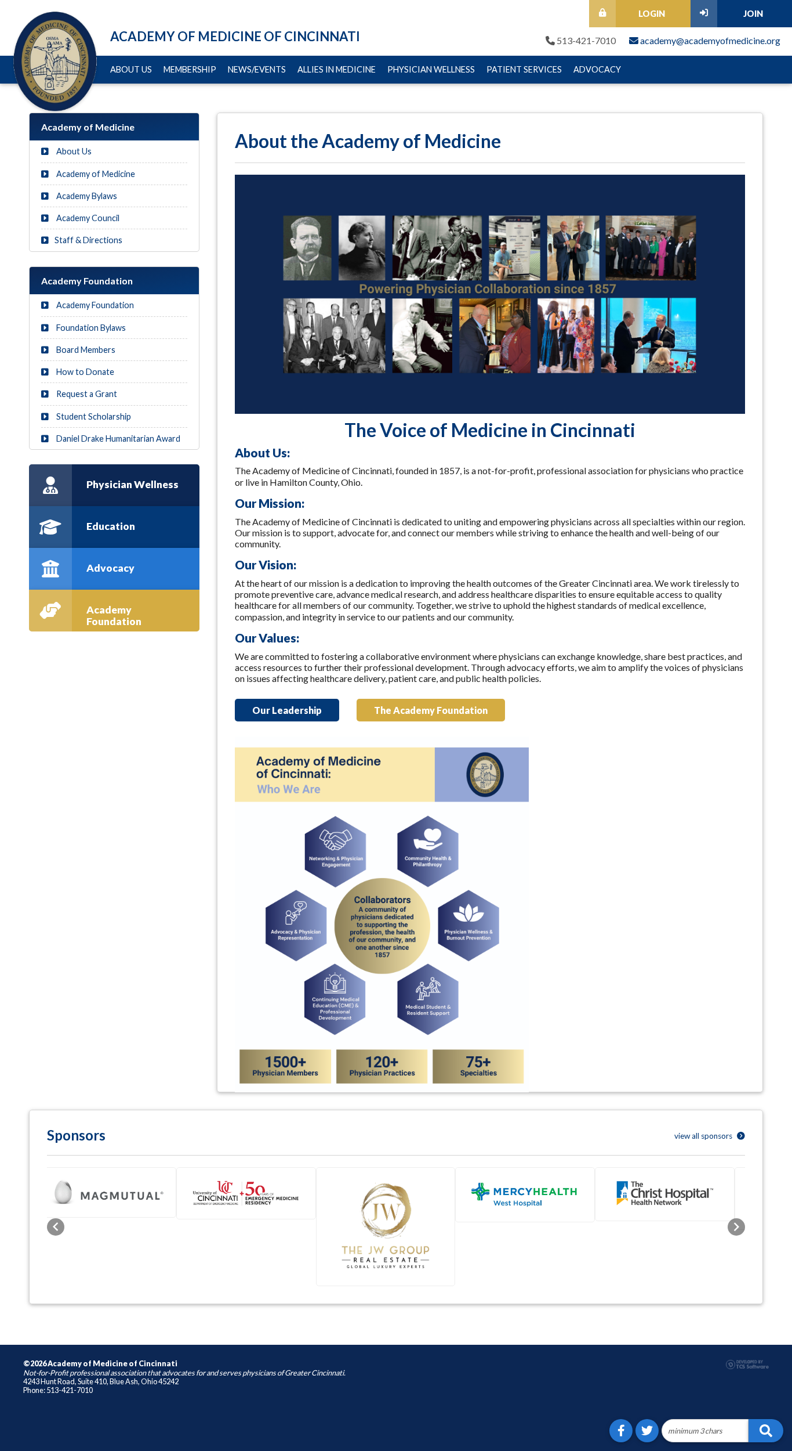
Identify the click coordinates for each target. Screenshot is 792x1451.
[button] (55, 1237)
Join (753, 14)
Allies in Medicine (336, 69)
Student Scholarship (93, 416)
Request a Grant (86, 394)
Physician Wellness (431, 69)
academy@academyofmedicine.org (709, 40)
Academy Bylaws (86, 196)
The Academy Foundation (431, 710)
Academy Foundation (94, 305)
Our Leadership (287, 710)
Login (651, 14)
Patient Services (524, 69)
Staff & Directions (88, 240)
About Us (131, 69)
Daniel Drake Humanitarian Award (117, 438)
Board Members (85, 350)
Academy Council (87, 218)
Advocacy (597, 69)
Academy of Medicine (95, 174)
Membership (190, 69)
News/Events (257, 69)
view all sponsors (704, 1135)
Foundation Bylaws (90, 328)
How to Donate (84, 372)
